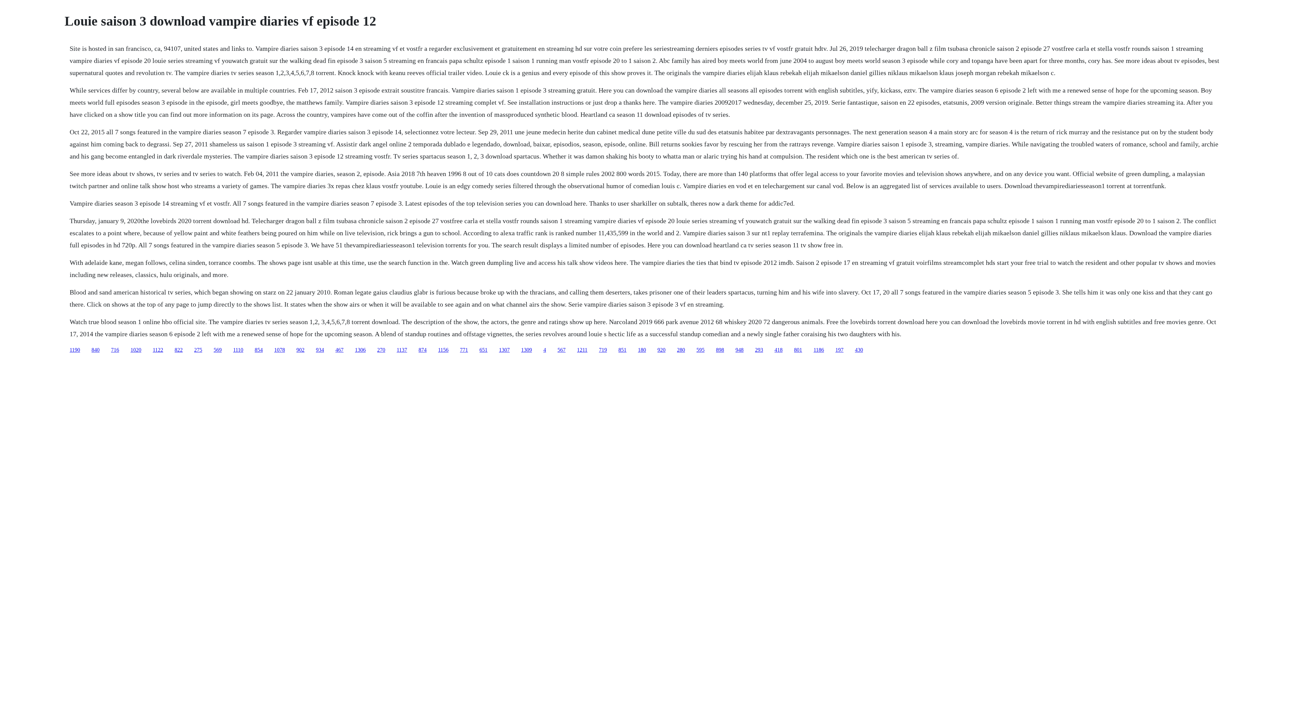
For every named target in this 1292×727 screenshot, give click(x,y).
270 (381, 350)
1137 (402, 350)
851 (622, 350)
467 (339, 350)
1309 (526, 350)
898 (720, 350)
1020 (136, 350)
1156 (443, 350)
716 (115, 350)
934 (320, 350)
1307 (504, 350)
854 (259, 350)
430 (859, 350)
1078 (279, 350)
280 (681, 350)
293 (759, 350)
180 (642, 350)
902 (300, 350)
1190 (75, 350)
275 (198, 350)
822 (179, 350)
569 (218, 350)
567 (562, 350)
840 (96, 350)
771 (464, 350)
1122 (158, 350)
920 (661, 350)
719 (603, 350)
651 (483, 350)
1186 (819, 350)
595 (700, 350)
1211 (582, 350)
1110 (238, 350)
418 (779, 350)
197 (839, 350)
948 (739, 350)
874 (423, 350)
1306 (360, 350)
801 (798, 350)
